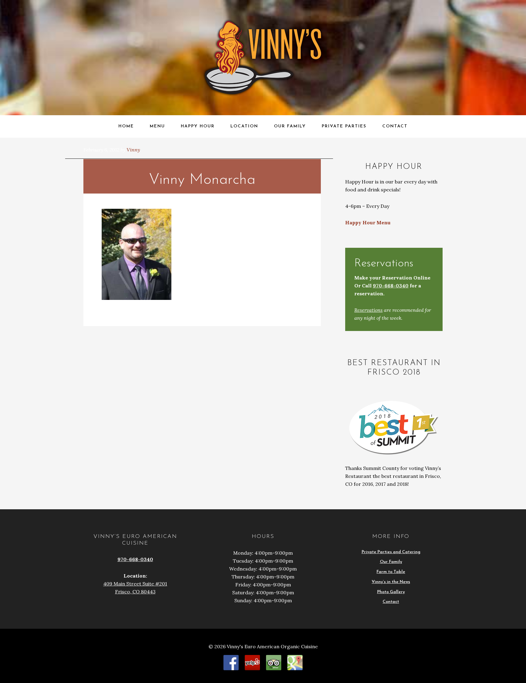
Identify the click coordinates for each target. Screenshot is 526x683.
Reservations (368, 310)
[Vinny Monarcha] (136, 297)
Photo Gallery (391, 592)
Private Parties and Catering (391, 552)
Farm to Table (391, 572)
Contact (391, 601)
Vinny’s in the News (391, 582)
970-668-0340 (391, 286)
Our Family (391, 562)
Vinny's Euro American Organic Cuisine (65, 11)
